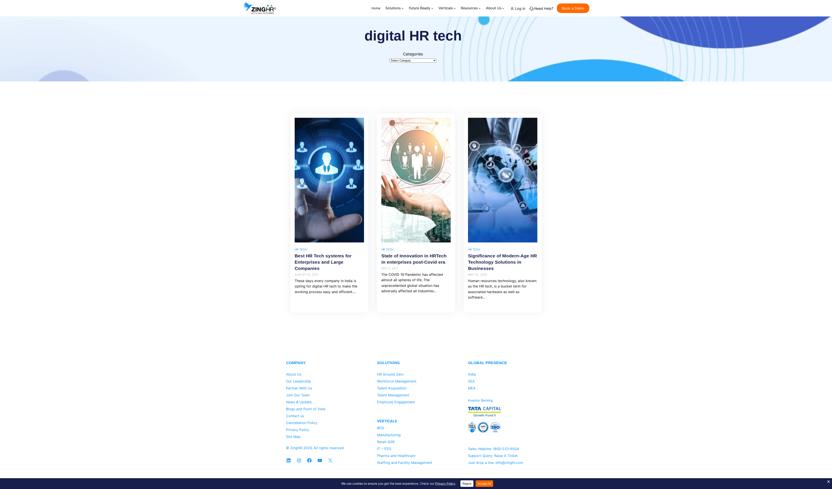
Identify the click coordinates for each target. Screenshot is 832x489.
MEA (472, 388)
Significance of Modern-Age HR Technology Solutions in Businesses (502, 262)
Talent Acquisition (391, 388)
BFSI (380, 428)
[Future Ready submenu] (432, 8)
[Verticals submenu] (455, 8)
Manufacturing (389, 435)
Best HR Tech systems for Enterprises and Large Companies (323, 262)
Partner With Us (299, 388)
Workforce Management (396, 381)
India (472, 374)
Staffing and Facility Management (404, 462)
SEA (471, 381)
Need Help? (543, 8)
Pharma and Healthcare (396, 455)
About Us (293, 374)
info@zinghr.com (509, 462)
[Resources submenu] (480, 8)
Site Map (293, 436)
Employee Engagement (396, 402)
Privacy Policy (297, 430)
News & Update (299, 402)
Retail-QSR (386, 442)
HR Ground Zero (390, 374)
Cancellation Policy (301, 423)
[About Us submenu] (503, 8)
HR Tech (301, 249)
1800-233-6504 (506, 449)
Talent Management (393, 395)
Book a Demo (573, 8)
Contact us (295, 416)
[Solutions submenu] (402, 8)
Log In (520, 8)
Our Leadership (298, 381)
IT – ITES (384, 449)
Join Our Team (298, 395)
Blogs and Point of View (305, 409)
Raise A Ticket (506, 455)
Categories (413, 54)
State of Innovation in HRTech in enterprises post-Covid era (414, 259)
